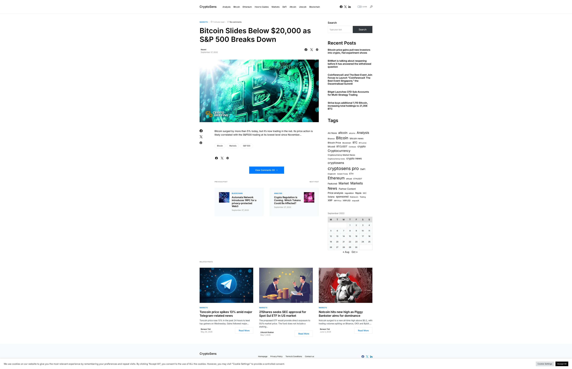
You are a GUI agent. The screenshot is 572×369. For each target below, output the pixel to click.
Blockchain (237, 193)
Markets (204, 22)
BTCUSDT (341, 146)
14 (344, 236)
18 (369, 236)
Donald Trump (342, 174)
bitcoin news (356, 138)
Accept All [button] (561, 364)
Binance (331, 138)
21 (344, 242)
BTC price (362, 143)
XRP (330, 200)
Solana (331, 196)
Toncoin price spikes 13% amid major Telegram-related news (226, 313)
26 (331, 247)
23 (356, 242)
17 (363, 236)
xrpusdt (355, 200)
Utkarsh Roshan (267, 332)
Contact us (309, 356)
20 (337, 242)
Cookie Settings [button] (545, 364)
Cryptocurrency (339, 151)
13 (337, 236)
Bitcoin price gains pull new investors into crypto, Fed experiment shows (349, 51)
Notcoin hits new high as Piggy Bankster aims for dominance (341, 313)
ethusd (349, 179)
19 (331, 242)
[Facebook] (341, 6)
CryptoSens (208, 6)
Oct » (355, 251)
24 (363, 242)
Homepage (262, 356)
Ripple (358, 193)
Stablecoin (354, 197)
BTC (355, 142)
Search (332, 22)
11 (369, 231)
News (332, 188)
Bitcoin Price (334, 142)
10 (363, 231)
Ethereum (336, 178)
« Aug (346, 251)
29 (350, 247)
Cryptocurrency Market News (341, 155)
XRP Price (337, 201)
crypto (362, 146)
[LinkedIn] (349, 6)
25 (369, 242)
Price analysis (335, 192)
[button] (362, 7)
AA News (332, 133)
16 (356, 236)
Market (344, 183)
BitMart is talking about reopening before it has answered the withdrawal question (349, 63)
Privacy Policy (276, 356)
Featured (332, 183)
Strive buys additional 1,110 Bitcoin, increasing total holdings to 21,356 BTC (348, 105)
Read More (244, 330)
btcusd (331, 146)
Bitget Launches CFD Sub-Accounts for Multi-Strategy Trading (348, 93)
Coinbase (352, 147)
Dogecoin (332, 174)
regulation (349, 193)
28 (344, 247)
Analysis (278, 193)
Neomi (203, 49)
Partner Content (347, 188)
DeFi (362, 169)
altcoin (343, 133)
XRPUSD (346, 200)
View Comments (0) (265, 170)
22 (350, 242)
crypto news (354, 158)
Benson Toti (206, 329)
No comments (235, 22)
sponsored (342, 196)
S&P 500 (246, 146)
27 (337, 247)
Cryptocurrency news (336, 159)
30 (356, 247)
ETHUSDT (357, 179)
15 (350, 236)
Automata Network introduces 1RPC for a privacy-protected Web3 (244, 202)
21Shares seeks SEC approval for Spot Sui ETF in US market (282, 313)
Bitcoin (220, 146)
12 (331, 236)
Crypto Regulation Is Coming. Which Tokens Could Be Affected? (287, 200)
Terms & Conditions (294, 356)
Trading (363, 197)
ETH (351, 173)
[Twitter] (345, 6)
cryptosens (336, 163)
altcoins (352, 133)
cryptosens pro (343, 168)
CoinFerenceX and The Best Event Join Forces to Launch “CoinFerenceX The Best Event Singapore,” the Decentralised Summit (350, 79)
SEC (364, 193)
